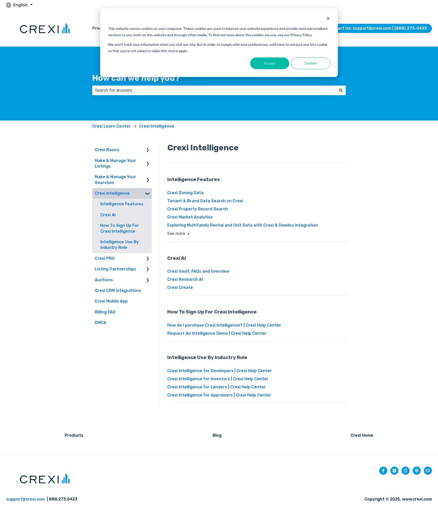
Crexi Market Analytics (190, 217)
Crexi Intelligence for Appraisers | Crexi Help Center (219, 395)
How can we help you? (136, 78)
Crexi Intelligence (156, 126)
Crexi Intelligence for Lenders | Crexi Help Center (216, 387)
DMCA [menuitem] (100, 322)
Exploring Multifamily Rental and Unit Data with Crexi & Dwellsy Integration (242, 225)
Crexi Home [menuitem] (362, 435)
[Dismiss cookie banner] (328, 19)
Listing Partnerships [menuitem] (115, 269)
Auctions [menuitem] (104, 279)
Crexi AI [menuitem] (108, 214)
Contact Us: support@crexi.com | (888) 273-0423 (377, 28)
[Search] (341, 90)
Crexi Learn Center (111, 126)
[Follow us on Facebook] (383, 471)
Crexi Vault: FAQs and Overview (198, 271)
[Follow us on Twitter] (394, 471)
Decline (311, 63)
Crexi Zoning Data (185, 192)
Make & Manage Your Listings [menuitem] (115, 163)
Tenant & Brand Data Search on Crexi (205, 200)
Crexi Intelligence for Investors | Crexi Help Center (217, 378)
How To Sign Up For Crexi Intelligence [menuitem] (119, 228)
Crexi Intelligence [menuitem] (112, 193)
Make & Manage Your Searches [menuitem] (115, 179)
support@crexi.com (25, 499)
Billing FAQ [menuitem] (105, 312)
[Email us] (428, 471)
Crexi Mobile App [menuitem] (111, 301)
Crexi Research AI (185, 279)
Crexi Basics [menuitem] (107, 149)
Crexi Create (180, 287)
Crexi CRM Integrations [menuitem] (118, 290)
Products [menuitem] (74, 435)
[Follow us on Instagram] (406, 471)
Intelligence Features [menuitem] (121, 204)
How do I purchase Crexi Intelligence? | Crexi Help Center (224, 325)
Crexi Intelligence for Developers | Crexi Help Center (219, 370)
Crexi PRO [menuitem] (105, 258)
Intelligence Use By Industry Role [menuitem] (119, 244)
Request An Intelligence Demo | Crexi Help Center (216, 333)
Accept (270, 63)
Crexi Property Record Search (197, 209)
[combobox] (214, 90)
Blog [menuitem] (217, 435)
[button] (148, 150)
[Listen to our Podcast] (417, 471)
